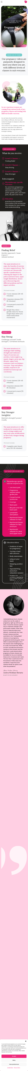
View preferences (14, 1064)
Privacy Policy (17, 1067)
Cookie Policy (10, 1067)
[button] (26, 1041)
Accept (14, 1056)
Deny (14, 1060)
